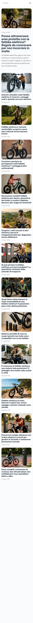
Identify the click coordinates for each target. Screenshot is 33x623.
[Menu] (30, 3)
